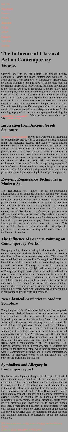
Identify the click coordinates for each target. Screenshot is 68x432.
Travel (4, 31)
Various (5, 45)
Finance (5, 13)
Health (4, 17)
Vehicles (5, 40)
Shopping (6, 22)
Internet (5, 27)
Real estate (7, 8)
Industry (5, 4)
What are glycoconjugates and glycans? (21, 429)
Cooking (5, 36)
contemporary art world (14, 115)
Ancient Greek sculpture (14, 136)
